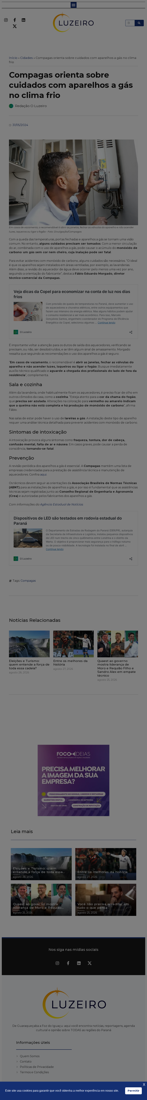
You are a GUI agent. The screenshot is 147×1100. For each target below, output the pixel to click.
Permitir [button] (133, 1090)
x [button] (144, 1084)
